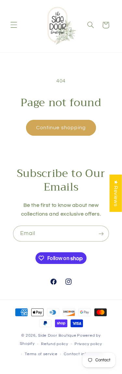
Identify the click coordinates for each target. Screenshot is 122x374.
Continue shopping (61, 127)
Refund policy (54, 344)
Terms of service (41, 354)
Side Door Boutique (57, 335)
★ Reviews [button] (115, 193)
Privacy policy (88, 344)
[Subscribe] (101, 234)
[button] (13, 25)
